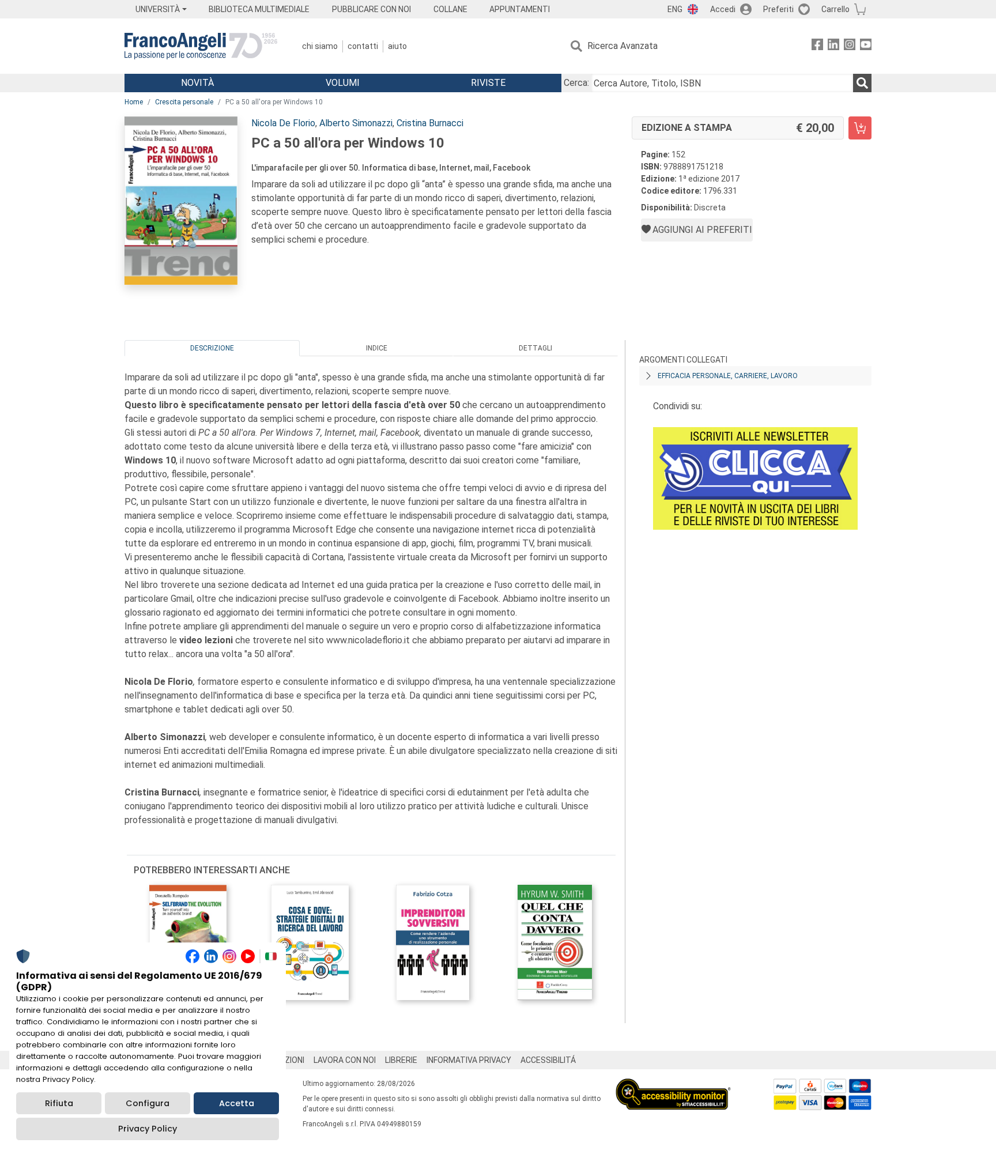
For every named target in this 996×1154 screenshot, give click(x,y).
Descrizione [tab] (212, 348)
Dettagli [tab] (535, 348)
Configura (147, 1103)
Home (133, 102)
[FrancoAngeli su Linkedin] (833, 46)
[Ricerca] (862, 83)
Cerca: (576, 82)
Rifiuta (59, 1103)
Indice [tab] (376, 348)
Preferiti (778, 9)
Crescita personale (184, 102)
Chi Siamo (320, 46)
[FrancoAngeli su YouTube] (865, 46)
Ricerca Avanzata (622, 45)
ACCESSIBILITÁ (548, 1060)
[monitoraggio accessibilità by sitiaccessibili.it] (673, 1085)
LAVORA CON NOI (345, 1060)
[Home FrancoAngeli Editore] (200, 46)
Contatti (363, 46)
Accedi (722, 9)
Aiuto (397, 46)
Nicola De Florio (283, 123)
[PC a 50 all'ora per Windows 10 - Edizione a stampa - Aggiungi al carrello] (859, 127)
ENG (674, 9)
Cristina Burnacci (430, 123)
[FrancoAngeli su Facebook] (817, 46)
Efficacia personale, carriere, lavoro (728, 376)
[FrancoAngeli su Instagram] (849, 46)
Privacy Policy (147, 1128)
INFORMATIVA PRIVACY (469, 1060)
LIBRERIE (401, 1060)
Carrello (835, 9)
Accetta (236, 1103)
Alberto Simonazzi (356, 123)
